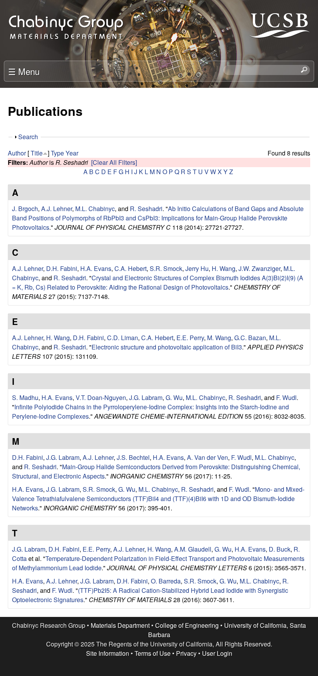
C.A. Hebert (130, 268)
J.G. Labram (145, 397)
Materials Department (120, 625)
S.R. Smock (166, 268)
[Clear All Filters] (114, 162)
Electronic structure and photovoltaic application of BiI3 (167, 346)
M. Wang (219, 337)
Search (28, 136)
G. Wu (174, 397)
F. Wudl (286, 397)
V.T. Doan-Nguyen (101, 397)
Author (17, 152)
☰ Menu (24, 71)
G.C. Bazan (250, 337)
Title (37, 152)
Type (57, 152)
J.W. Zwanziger (259, 268)
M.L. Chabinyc (95, 208)
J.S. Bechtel (133, 457)
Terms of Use (153, 653)
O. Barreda (166, 580)
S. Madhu (25, 397)
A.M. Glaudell (192, 549)
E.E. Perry (190, 337)
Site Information (107, 653)
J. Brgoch (25, 208)
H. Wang (223, 268)
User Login (217, 653)
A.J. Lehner (56, 208)
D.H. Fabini (61, 268)
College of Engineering (187, 625)
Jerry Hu (197, 268)
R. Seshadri (146, 208)
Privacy (186, 653)
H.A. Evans (95, 268)
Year (72, 152)
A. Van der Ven (207, 457)
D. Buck (279, 549)
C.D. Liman (122, 337)
